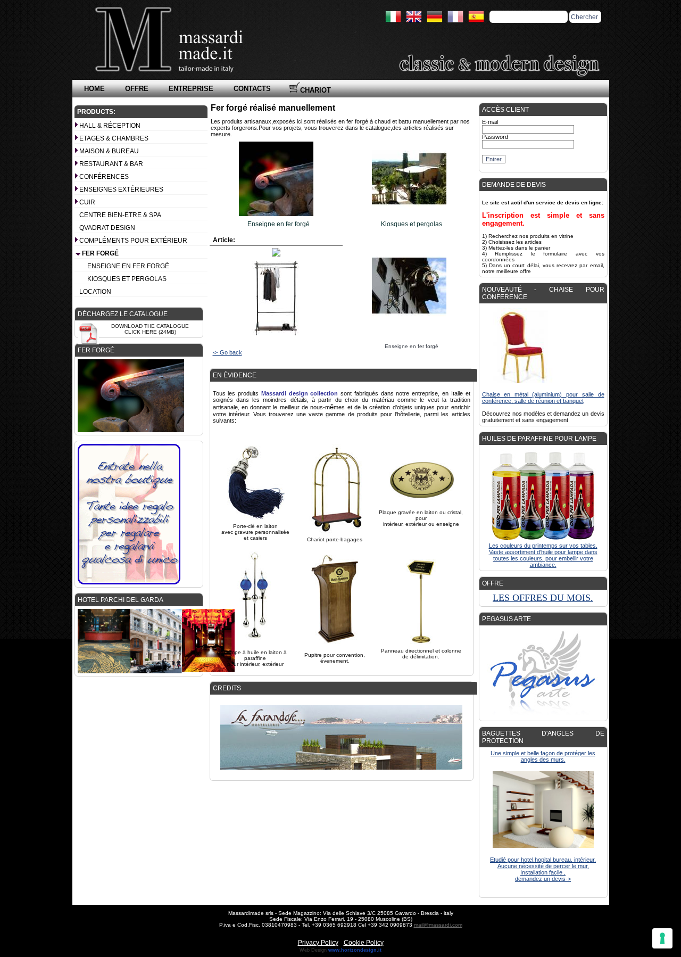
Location (95, 291)
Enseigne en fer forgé (128, 266)
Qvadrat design (107, 228)
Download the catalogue (150, 326)
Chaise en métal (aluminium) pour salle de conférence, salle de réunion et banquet (543, 397)
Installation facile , (543, 872)
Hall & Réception (109, 125)
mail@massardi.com (438, 925)
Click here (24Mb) (150, 332)
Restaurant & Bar (111, 164)
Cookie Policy (364, 942)
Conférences (104, 176)
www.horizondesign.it (354, 950)
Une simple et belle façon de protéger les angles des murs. (543, 756)
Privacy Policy (318, 942)
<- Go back (227, 352)
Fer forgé (100, 253)
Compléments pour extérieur (133, 240)
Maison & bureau (109, 151)
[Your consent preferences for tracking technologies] (662, 938)
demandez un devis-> (543, 879)
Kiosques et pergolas (127, 279)
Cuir (87, 202)
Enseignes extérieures (121, 189)
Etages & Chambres (113, 138)
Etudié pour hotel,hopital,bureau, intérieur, (543, 859)
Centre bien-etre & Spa (120, 215)
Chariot (315, 90)
